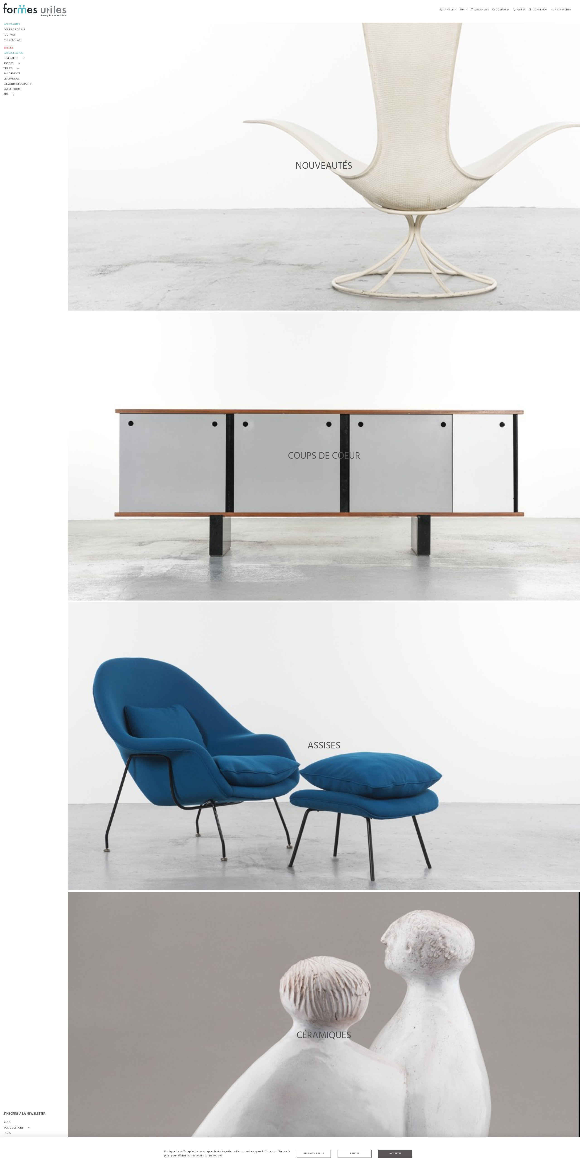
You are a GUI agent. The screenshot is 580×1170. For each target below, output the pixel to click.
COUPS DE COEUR (14, 30)
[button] (15, 58)
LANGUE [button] (448, 9)
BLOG (6, 1123)
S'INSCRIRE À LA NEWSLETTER (24, 1114)
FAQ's (7, 1133)
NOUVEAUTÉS (11, 25)
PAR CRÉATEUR (12, 40)
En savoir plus (314, 1153)
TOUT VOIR (9, 35)
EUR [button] (462, 9)
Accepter (395, 1153)
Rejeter (354, 1153)
